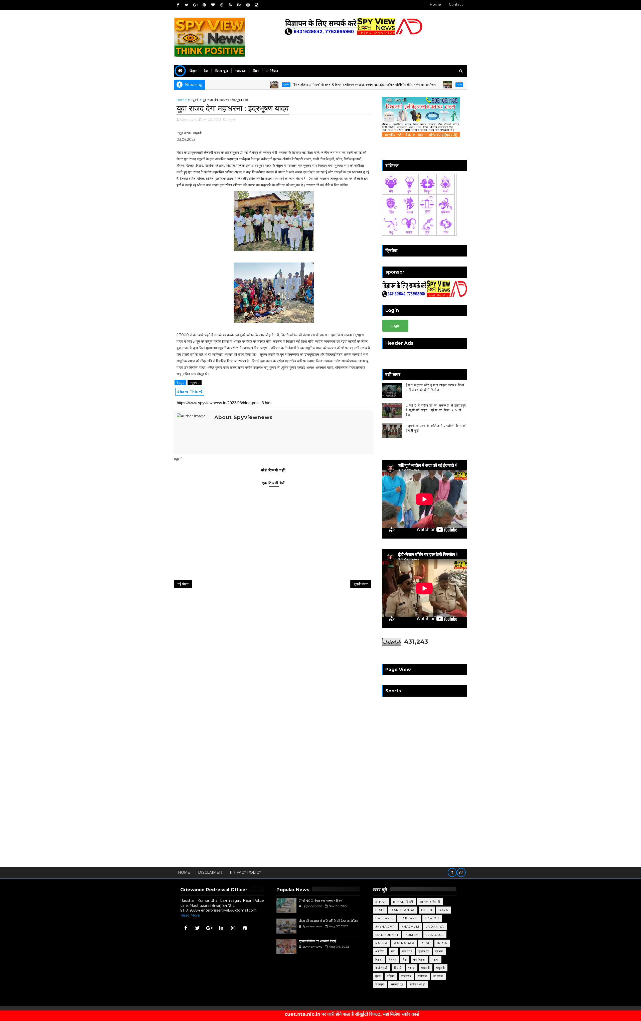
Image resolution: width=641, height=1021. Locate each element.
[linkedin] (221, 928)
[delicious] (256, 5)
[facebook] (178, 5)
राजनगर (406, 976)
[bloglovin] (213, 5)
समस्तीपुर (397, 984)
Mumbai (412, 935)
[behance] (239, 5)
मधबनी (425, 968)
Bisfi (380, 910)
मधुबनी (195, 100)
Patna (381, 943)
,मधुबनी (231, 119)
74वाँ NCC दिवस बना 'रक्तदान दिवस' (321, 901)
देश (206, 71)
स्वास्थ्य (240, 71)
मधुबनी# (195, 382)
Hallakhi (384, 918)
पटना (423, 84)
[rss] (230, 5)
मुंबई (378, 976)
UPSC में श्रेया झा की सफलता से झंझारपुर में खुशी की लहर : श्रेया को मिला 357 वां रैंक (436, 409)
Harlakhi (409, 918)
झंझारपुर (423, 951)
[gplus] (195, 5)
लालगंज (438, 976)
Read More (190, 915)
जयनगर (407, 951)
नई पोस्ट (183, 584)
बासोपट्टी (381, 968)
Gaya (443, 910)
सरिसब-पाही (418, 984)
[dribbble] (221, 5)
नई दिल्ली (419, 959)
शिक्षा (256, 71)
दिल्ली (379, 959)
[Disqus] (273, 658)
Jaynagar (385, 926)
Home (435, 4)
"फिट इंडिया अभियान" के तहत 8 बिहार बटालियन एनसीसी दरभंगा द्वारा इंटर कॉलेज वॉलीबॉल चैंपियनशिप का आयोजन (328, 84)
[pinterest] (204, 5)
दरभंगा (250, 84)
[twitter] (186, 5)
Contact (456, 4)
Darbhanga (403, 910)
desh (426, 943)
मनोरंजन (272, 71)
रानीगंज (422, 976)
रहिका (391, 976)
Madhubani (386, 935)
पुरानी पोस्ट (361, 584)
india (442, 943)
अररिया (380, 951)
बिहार (193, 71)
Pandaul (435, 935)
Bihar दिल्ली (403, 902)
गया (393, 951)
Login (395, 325)
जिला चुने (221, 71)
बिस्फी (398, 968)
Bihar (381, 902)
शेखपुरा (380, 984)
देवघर (392, 959)
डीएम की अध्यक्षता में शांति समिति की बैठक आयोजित (328, 921)
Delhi (426, 910)
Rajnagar (404, 943)
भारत (411, 968)
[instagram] (248, 5)
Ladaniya (435, 926)
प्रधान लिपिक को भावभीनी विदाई (317, 941)
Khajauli (410, 926)
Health (432, 918)
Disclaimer (210, 872)
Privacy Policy (245, 872)
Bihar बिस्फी (430, 902)
